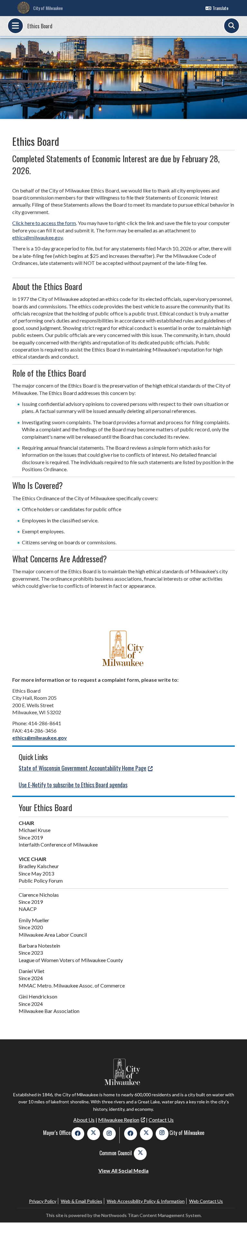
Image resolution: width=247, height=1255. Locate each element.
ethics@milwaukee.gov (37, 237)
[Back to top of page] (233, 1240)
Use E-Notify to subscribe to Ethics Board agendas (73, 785)
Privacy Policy (42, 1201)
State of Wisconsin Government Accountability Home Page (82, 768)
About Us (84, 1120)
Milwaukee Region (118, 1120)
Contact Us (161, 1120)
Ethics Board (39, 26)
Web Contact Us (206, 1201)
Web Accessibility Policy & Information (146, 1201)
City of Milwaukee (48, 8)
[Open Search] (232, 26)
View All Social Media (123, 1170)
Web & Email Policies (81, 1201)
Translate (220, 8)
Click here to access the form (44, 223)
